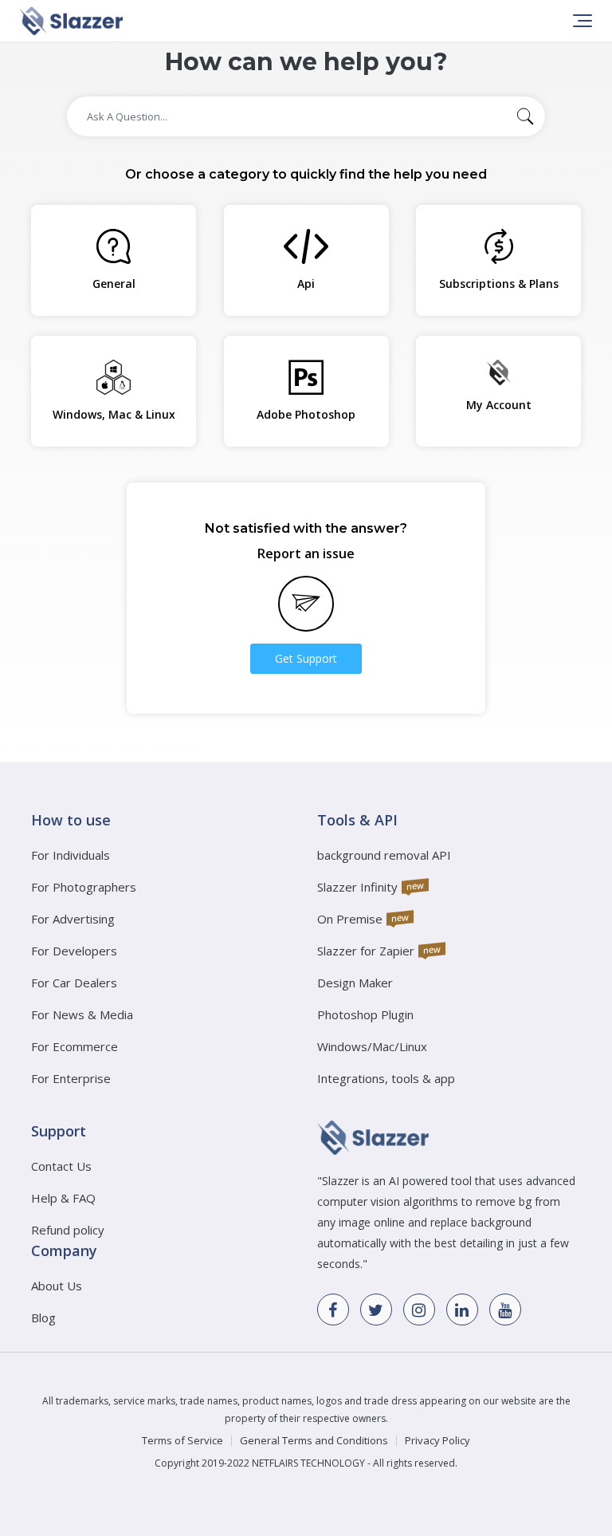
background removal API (384, 855)
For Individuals (70, 855)
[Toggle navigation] (581, 21)
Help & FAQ (63, 1198)
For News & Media (82, 1014)
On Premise (349, 919)
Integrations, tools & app (386, 1078)
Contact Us (61, 1166)
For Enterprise (71, 1078)
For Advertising (73, 919)
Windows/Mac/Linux (372, 1046)
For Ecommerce (74, 1046)
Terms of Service (182, 1441)
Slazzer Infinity (357, 887)
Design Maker (355, 983)
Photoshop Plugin (365, 1014)
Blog (43, 1317)
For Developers (74, 951)
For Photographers (83, 887)
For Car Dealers (74, 983)
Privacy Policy (437, 1441)
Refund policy (67, 1230)
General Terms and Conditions (314, 1441)
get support (306, 658)
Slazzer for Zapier (365, 951)
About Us (56, 1286)
